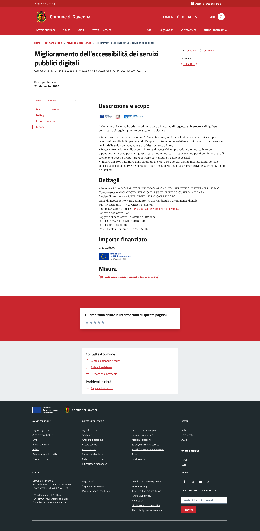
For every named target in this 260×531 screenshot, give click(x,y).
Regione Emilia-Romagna (46, 3)
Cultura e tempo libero (93, 459)
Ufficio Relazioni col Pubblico (46, 495)
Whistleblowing (139, 486)
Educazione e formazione (94, 464)
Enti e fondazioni (40, 444)
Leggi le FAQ (88, 481)
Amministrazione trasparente (146, 481)
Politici (35, 449)
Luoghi (184, 460)
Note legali (137, 500)
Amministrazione (46, 30)
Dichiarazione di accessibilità (146, 505)
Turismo (135, 454)
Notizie (184, 430)
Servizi (81, 30)
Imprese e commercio (142, 435)
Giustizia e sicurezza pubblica (146, 430)
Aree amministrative (42, 435)
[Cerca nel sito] (221, 16)
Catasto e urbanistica (92, 454)
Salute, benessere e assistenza (147, 444)
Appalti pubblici (89, 444)
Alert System (188, 30)
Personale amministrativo (45, 454)
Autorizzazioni (89, 449)
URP (149, 30)
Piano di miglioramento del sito (147, 510)
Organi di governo (41, 430)
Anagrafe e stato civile (93, 439)
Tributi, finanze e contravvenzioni (148, 449)
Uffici (34, 439)
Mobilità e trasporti (141, 439)
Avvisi (184, 439)
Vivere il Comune (101, 30)
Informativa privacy (141, 496)
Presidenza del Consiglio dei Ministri (157, 208)
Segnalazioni (167, 30)
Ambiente (87, 435)
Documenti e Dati (41, 459)
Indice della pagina (46, 100)
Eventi (184, 464)
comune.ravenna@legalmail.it (53, 499)
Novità (66, 30)
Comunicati (187, 435)
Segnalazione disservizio (94, 486)
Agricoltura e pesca (91, 430)
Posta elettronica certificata (96, 491)
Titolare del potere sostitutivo (146, 491)
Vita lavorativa (139, 459)
